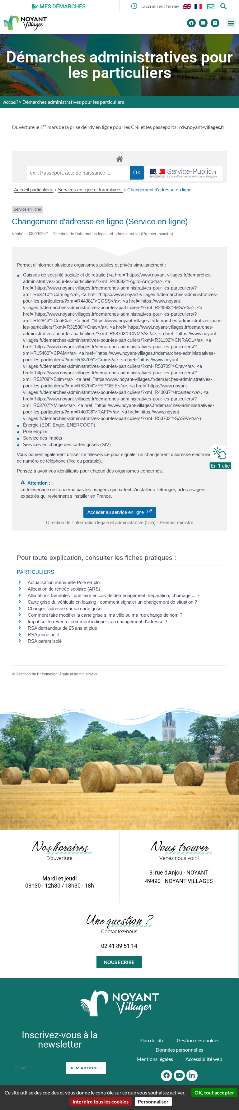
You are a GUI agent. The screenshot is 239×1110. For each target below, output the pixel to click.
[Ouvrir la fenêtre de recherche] (223, 6)
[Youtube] (203, 23)
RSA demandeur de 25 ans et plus (62, 628)
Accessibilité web (203, 1059)
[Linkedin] (215, 23)
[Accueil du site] (119, 1004)
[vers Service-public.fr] (184, 173)
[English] (187, 6)
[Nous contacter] (210, 6)
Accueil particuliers (34, 189)
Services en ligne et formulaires (90, 189)
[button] (231, 23)
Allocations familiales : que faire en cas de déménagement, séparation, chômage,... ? (113, 595)
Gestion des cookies (198, 1040)
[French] (198, 6)
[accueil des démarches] (119, 158)
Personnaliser (153, 1101)
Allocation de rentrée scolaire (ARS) (64, 589)
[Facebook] (191, 23)
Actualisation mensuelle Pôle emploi (64, 582)
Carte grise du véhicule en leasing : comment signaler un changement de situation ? (112, 602)
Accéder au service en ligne (117, 512)
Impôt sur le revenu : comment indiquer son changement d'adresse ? (97, 621)
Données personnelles (179, 1050)
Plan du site (151, 1040)
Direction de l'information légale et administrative (57, 674)
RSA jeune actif (44, 634)
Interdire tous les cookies (101, 1101)
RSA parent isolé (45, 641)
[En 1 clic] (220, 456)
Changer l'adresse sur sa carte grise (64, 608)
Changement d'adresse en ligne (159, 189)
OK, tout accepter (214, 1092)
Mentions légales (155, 1059)
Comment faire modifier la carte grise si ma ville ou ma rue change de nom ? (105, 615)
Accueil (10, 102)
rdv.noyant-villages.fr (201, 127)
